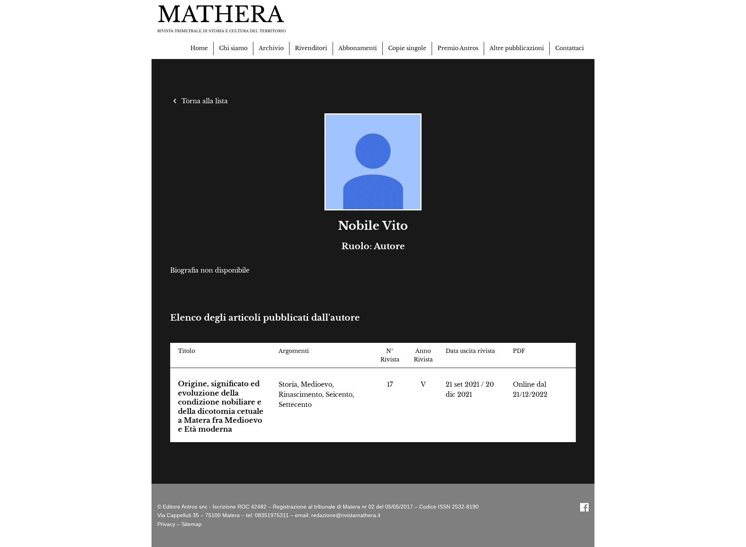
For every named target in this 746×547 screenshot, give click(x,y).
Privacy (166, 524)
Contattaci (569, 48)
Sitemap (191, 524)
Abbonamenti (357, 48)
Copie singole (407, 48)
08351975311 (272, 515)
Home (199, 48)
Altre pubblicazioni (517, 48)
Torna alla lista (199, 101)
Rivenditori (311, 48)
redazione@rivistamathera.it (345, 515)
